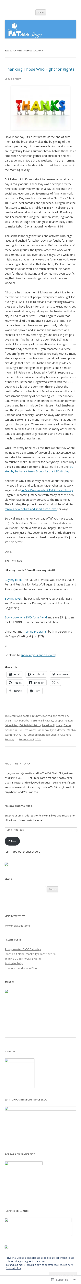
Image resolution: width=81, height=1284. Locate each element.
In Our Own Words (26, 730)
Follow (12, 841)
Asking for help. (14, 963)
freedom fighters (52, 725)
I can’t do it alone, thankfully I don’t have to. (30, 954)
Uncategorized (43, 716)
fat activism (11, 725)
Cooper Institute (64, 720)
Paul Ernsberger (31, 734)
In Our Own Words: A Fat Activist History (47, 490)
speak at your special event (38, 655)
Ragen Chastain (51, 734)
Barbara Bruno (31, 720)
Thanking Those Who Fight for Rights (40, 69)
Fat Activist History (30, 725)
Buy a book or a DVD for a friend (26, 617)
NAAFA (17, 734)
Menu (41, 12)
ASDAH (17, 720)
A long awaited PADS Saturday (23, 949)
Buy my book (13, 580)
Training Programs (35, 631)
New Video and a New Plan (21, 968)
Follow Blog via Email (18, 806)
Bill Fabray (47, 720)
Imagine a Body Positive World (23, 958)
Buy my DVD (13, 598)
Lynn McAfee (58, 730)
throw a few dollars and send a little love (31, 509)
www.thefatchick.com (17, 925)
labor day (43, 730)
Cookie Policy (13, 1268)
